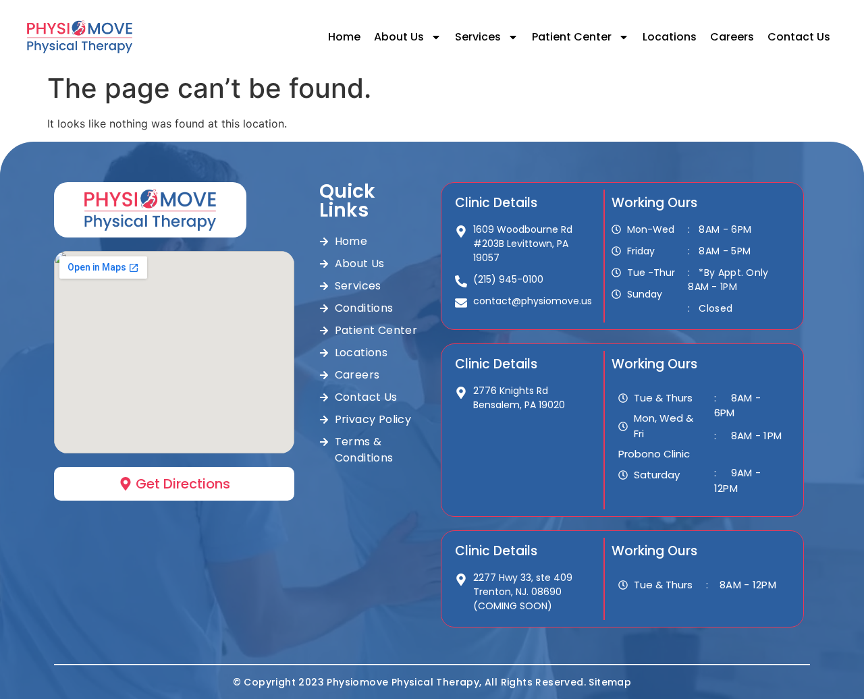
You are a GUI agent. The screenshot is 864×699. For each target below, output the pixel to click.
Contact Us (798, 37)
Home (344, 37)
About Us (399, 37)
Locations (670, 37)
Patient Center (572, 37)
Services (478, 37)
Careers (732, 37)
